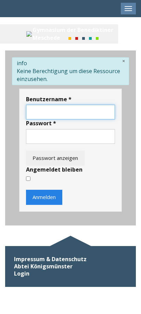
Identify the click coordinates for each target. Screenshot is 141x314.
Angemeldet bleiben (54, 169)
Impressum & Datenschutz (50, 259)
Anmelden (44, 197)
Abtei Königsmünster (43, 266)
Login (21, 273)
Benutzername (49, 99)
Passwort (41, 123)
